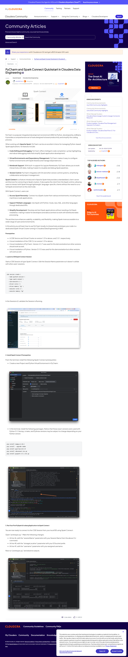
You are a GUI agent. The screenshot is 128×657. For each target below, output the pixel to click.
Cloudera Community (16, 16)
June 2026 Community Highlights (97, 110)
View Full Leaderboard (103, 196)
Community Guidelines (33, 626)
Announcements (40, 16)
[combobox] (59, 37)
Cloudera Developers (100, 16)
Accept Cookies (117, 651)
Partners (67, 8)
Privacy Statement (110, 646)
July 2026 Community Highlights (97, 105)
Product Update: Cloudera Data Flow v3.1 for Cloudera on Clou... (101, 131)
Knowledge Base (54, 635)
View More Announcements (103, 138)
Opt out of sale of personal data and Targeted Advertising (70, 651)
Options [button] (10, 64)
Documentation (38, 635)
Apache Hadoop (14, 644)
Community (49, 8)
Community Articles (25, 59)
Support (76, 8)
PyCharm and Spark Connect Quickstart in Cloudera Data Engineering (43, 71)
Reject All (102, 651)
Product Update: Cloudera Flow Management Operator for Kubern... (101, 124)
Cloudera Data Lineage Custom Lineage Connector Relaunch (103, 117)
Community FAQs (53, 626)
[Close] (123, 631)
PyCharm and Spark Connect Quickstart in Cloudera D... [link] (50, 59)
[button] (44, 109)
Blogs (85, 16)
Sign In (119, 16)
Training (59, 8)
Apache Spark (17, 78)
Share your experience (20, 52)
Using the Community (70, 16)
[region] (91, 642)
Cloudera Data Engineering (30, 78)
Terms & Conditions (29, 641)
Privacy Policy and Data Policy (42, 641)
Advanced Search (11, 42)
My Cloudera (10, 635)
